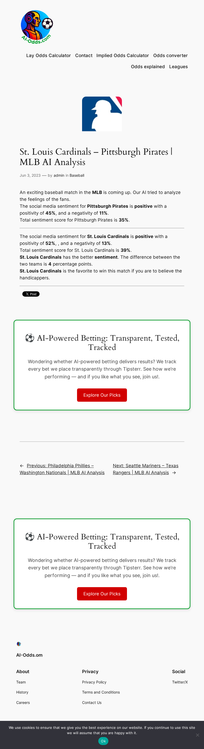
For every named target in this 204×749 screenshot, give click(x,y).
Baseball (77, 175)
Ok (103, 741)
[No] (197, 735)
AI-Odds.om (29, 655)
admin (59, 175)
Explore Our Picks (102, 395)
